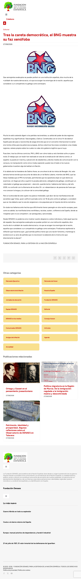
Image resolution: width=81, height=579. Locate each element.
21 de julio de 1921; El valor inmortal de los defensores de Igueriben (29, 543)
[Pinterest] (68, 258)
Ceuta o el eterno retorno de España (17, 522)
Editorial (6, 30)
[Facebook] (55, 258)
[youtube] (11, 573)
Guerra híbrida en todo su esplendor (17, 511)
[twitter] (8, 573)
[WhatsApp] (64, 258)
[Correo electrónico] (73, 258)
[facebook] (4, 573)
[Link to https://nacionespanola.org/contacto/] (39, 23)
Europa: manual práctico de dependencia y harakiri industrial (27, 533)
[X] (59, 258)
